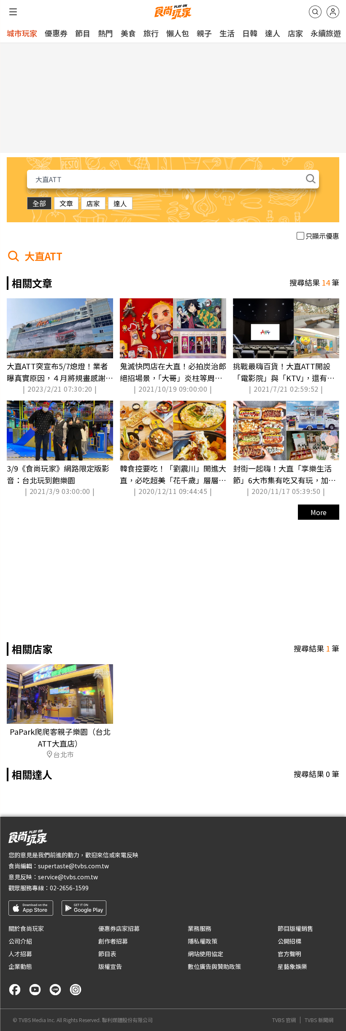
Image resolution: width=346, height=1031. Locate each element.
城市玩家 (22, 32)
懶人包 (177, 32)
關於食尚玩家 (26, 928)
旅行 (151, 32)
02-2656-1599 (69, 888)
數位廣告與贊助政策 (214, 966)
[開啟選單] (13, 11)
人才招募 (20, 953)
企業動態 (20, 966)
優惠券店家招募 (119, 928)
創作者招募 (113, 941)
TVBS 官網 (284, 1020)
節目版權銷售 (295, 928)
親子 (204, 32)
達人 (272, 32)
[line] (55, 989)
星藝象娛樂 (292, 966)
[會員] (333, 11)
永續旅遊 (326, 32)
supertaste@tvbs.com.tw (73, 866)
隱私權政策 (202, 941)
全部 (39, 203)
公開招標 (289, 941)
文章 (66, 203)
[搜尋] (315, 11)
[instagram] (75, 989)
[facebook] (14, 989)
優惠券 (56, 32)
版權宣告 (110, 966)
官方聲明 (289, 953)
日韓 (249, 32)
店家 (295, 32)
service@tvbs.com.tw (68, 877)
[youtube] (35, 989)
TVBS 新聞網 (319, 1020)
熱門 (105, 32)
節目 (82, 32)
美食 (128, 32)
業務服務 (199, 928)
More (319, 512)
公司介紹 (20, 941)
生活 (227, 32)
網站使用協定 (205, 953)
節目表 (107, 953)
